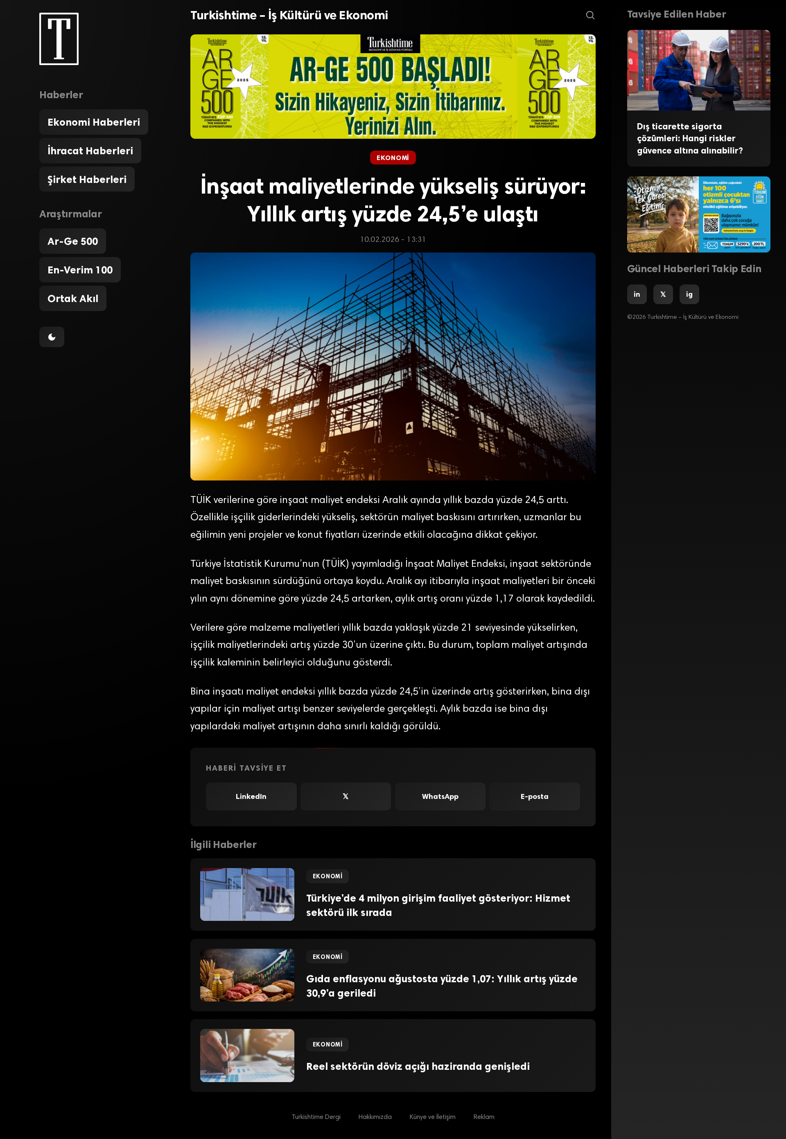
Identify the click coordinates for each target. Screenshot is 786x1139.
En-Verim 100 (80, 270)
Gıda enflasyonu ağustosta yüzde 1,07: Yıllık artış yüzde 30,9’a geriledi (442, 985)
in (637, 294)
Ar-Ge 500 (72, 241)
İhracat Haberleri (90, 150)
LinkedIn (251, 796)
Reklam (484, 1117)
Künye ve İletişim (433, 1117)
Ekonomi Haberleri (93, 122)
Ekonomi (393, 158)
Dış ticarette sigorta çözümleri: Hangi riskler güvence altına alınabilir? (690, 138)
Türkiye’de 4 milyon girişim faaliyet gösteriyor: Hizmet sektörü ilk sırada (438, 905)
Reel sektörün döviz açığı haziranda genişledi (418, 1066)
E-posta (535, 796)
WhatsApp (440, 796)
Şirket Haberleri (86, 179)
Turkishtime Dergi (316, 1117)
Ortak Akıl (72, 298)
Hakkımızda (375, 1117)
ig (689, 294)
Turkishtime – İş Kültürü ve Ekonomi (289, 15)
